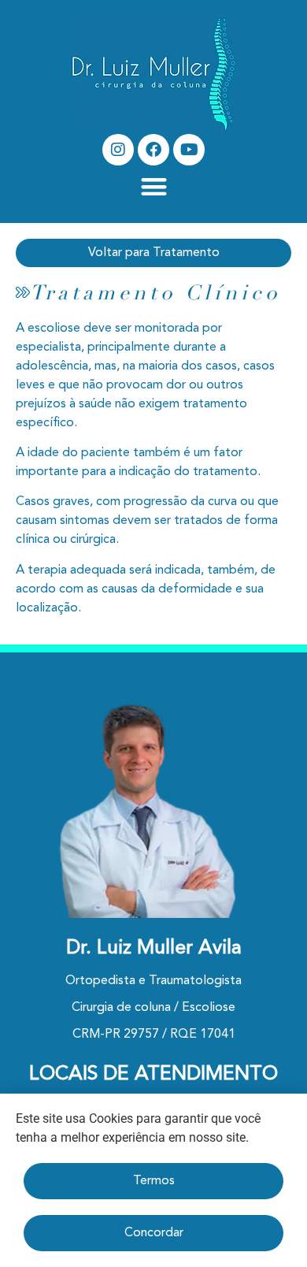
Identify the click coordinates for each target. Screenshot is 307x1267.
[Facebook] (153, 149)
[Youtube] (189, 149)
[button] (154, 186)
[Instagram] (118, 149)
